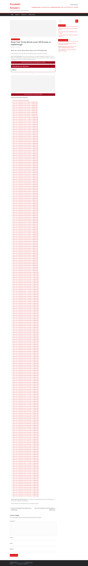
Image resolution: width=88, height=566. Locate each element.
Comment (12, 521)
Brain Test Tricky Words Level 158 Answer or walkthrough (26, 372)
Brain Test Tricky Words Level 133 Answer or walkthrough (26, 329)
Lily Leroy (60, 43)
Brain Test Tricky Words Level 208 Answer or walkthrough (26, 458)
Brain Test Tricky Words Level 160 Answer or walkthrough (26, 375)
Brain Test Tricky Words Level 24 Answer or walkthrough (25, 141)
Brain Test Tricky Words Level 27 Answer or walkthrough (25, 146)
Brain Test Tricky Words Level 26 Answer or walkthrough (25, 145)
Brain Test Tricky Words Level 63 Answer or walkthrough (25, 208)
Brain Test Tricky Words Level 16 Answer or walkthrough (25, 128)
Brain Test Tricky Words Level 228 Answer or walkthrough (26, 492)
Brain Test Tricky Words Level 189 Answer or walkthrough (26, 425)
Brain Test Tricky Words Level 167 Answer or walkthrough (26, 387)
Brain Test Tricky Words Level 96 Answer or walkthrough (25, 265)
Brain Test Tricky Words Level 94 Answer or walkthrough (25, 262)
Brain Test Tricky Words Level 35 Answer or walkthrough (25, 160)
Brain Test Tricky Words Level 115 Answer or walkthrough (26, 298)
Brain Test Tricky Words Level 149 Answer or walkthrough (26, 356)
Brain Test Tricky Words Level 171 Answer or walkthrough (26, 394)
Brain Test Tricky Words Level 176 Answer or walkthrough (26, 403)
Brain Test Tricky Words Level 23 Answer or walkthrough (25, 140)
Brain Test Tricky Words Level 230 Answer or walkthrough (26, 496)
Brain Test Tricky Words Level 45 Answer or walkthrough (25, 177)
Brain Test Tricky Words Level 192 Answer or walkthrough (26, 430)
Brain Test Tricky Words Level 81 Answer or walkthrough (25, 239)
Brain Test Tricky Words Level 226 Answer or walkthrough (26, 489)
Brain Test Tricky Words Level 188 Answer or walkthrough (26, 423)
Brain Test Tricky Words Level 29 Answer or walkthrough (25, 150)
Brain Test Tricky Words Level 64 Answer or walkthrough (25, 210)
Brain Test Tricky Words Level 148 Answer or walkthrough (26, 355)
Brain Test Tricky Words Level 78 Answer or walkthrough (25, 234)
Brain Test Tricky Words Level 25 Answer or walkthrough (25, 143)
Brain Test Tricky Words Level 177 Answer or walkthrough (26, 404)
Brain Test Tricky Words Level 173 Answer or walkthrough (26, 398)
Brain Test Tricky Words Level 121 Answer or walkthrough (26, 308)
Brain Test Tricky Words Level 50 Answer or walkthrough (25, 186)
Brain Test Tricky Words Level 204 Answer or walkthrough (26, 451)
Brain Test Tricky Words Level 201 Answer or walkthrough (26, 446)
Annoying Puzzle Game (55, 7)
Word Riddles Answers (45, 7)
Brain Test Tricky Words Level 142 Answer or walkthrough (26, 344)
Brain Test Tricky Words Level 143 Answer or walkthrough (26, 346)
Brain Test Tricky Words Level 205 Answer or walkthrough (26, 453)
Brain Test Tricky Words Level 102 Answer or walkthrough (26, 275)
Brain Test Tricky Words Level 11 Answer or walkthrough (25, 119)
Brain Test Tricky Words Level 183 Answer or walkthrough (26, 415)
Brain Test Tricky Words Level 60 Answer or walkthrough (25, 203)
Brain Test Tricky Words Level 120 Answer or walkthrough (26, 306)
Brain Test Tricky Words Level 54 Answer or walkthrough (25, 193)
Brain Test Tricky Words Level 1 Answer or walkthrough (25, 102)
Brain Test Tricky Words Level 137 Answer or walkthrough (26, 336)
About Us (17, 14)
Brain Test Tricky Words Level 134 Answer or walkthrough (26, 330)
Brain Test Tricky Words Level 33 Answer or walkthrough (25, 157)
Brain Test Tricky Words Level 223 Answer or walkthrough (26, 484)
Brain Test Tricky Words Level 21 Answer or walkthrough (25, 136)
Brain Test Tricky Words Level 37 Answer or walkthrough (25, 164)
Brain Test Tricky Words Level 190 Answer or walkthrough (26, 427)
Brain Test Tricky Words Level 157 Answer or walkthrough (26, 370)
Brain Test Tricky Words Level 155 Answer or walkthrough (26, 367)
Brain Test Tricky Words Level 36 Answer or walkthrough (25, 162)
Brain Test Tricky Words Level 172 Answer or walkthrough (26, 396)
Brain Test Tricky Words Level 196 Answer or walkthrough (26, 437)
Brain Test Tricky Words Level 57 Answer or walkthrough (25, 198)
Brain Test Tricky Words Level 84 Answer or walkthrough (25, 244)
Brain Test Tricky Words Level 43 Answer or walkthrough (25, 174)
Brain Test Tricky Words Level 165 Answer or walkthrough (26, 384)
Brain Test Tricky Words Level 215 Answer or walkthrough (26, 470)
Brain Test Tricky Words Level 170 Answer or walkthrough (26, 392)
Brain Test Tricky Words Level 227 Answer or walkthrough (26, 490)
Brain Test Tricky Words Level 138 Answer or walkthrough (26, 337)
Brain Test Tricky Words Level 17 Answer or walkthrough (25, 129)
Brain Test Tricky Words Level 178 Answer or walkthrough (26, 406)
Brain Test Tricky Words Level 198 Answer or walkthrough (26, 441)
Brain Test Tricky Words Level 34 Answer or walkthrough (25, 158)
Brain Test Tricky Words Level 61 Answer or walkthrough (25, 205)
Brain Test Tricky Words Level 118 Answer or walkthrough (26, 303)
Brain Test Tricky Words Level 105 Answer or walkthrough (26, 281)
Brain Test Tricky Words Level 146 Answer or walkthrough (26, 351)
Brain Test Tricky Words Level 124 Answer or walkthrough (26, 313)
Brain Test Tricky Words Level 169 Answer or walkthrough (26, 391)
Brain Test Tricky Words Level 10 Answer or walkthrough (25, 117)
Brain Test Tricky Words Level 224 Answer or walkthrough (26, 485)
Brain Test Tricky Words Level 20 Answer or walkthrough (25, 134)
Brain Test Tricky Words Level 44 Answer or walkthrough (25, 176)
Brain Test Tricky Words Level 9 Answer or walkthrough (25, 115)
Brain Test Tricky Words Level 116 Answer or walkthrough (26, 299)
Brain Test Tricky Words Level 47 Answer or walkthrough (25, 181)
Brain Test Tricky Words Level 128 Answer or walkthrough (26, 320)
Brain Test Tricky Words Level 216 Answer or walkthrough (26, 471)
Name (11, 537)
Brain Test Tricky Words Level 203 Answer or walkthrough (26, 449)
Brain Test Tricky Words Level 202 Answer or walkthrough (26, 447)
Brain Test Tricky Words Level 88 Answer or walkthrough (25, 251)
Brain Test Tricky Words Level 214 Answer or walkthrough (26, 468)
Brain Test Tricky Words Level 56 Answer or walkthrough (25, 196)
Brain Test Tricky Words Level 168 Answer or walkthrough (26, 389)
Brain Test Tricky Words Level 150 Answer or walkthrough (26, 358)
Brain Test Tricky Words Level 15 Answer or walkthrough (25, 126)
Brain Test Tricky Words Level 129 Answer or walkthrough (26, 322)
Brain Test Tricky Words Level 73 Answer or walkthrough (25, 226)
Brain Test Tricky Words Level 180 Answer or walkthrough (26, 410)
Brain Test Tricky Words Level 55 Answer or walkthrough (25, 195)
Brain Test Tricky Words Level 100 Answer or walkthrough (26, 272)
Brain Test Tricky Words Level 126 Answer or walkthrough (26, 317)
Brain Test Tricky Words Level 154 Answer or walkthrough (26, 365)
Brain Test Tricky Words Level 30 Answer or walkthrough (25, 152)
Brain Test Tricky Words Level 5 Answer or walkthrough (25, 109)
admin (20, 47)
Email (11, 543)
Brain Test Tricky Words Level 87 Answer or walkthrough (25, 250)
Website (12, 549)
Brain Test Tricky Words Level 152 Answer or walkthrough (26, 361)
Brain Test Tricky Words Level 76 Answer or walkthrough (25, 231)
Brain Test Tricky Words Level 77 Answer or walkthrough (25, 232)
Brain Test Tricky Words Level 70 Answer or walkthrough (25, 220)
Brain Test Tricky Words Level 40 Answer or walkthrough (25, 169)
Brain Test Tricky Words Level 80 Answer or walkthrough (25, 238)
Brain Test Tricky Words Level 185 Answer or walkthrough (26, 418)
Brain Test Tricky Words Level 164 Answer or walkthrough (26, 382)
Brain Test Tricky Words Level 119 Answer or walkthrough (26, 305)
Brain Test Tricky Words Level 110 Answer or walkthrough (26, 289)
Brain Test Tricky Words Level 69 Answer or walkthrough (25, 219)
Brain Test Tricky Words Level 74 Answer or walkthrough (25, 227)
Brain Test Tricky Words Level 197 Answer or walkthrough (26, 439)
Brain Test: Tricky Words (15, 39)
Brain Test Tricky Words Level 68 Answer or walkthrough (25, 217)
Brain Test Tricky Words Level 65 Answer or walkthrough (25, 212)
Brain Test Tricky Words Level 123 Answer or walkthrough (26, 312)
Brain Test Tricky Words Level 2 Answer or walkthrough (25, 103)
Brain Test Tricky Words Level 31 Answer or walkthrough (25, 153)
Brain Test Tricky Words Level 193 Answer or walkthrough (26, 432)
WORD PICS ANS (64, 7)
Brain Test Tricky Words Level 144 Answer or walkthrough (26, 348)
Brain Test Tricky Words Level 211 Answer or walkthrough (26, 463)
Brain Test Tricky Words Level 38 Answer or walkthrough (25, 165)
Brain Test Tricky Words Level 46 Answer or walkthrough (25, 179)
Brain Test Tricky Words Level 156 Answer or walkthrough (26, 368)
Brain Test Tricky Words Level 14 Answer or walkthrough (25, 124)
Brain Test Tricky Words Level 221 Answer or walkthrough (26, 480)
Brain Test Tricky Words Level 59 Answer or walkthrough (25, 201)
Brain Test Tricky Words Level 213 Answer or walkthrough (26, 466)
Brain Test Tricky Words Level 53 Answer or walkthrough (25, 191)
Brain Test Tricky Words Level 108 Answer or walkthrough (26, 286)
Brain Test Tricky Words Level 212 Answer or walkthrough (26, 465)
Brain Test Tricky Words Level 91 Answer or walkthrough (25, 256)
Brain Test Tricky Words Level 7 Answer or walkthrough (25, 112)
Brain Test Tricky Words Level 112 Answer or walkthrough (26, 293)
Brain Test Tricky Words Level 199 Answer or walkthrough (26, 442)
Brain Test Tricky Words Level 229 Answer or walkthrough (26, 494)
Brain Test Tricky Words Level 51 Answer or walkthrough (25, 188)
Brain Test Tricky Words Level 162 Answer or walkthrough (26, 379)
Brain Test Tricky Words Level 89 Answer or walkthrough (25, 253)
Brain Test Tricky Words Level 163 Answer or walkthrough (26, 380)
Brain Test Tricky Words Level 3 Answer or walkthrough (25, 105)
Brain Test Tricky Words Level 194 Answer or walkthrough (26, 434)
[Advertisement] (33, 28)
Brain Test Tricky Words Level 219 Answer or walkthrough (26, 477)
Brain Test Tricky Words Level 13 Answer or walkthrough (25, 122)
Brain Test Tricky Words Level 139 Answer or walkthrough (26, 339)
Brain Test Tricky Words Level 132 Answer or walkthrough (26, 327)
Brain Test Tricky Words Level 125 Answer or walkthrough (26, 315)
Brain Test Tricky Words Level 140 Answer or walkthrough (26, 341)
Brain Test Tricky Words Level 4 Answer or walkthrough (25, 107)
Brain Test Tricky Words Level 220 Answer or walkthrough (26, 478)
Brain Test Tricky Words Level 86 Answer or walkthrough (25, 248)
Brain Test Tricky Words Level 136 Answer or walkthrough (26, 334)
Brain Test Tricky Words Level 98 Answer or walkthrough (25, 269)
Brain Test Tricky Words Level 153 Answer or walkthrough (26, 363)
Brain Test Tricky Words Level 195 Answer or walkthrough (26, 435)
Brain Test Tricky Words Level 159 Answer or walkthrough (26, 373)
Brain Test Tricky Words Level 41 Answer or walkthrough (25, 171)
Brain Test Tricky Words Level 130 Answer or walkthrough (26, 324)
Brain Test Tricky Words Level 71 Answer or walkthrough (25, 222)
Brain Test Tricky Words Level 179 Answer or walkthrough (26, 408)
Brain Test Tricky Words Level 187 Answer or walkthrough (26, 422)
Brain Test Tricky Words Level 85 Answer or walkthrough (25, 246)
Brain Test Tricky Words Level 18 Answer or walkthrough (25, 131)
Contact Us (24, 14)
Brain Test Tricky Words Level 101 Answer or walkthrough (26, 274)
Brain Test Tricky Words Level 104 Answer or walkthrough (26, 279)
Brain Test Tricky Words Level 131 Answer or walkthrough (26, 325)
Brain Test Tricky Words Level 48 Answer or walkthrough (25, 183)
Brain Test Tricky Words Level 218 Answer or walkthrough (26, 475)
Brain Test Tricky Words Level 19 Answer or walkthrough (25, 133)
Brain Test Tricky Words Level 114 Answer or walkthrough (26, 296)
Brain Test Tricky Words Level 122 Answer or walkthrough (26, 310)
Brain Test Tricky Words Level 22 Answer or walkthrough (25, 138)
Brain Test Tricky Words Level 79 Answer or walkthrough (25, 236)
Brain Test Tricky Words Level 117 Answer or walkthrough (26, 301)
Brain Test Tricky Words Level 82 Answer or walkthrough (25, 241)
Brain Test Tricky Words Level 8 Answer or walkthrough (25, 114)
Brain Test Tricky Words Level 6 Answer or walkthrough (25, 110)
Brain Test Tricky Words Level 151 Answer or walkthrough (26, 360)
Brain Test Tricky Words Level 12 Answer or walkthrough (25, 121)
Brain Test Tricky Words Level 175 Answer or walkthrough (26, 401)
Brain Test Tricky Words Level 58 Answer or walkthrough (25, 200)
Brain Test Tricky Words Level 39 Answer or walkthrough (25, 167)
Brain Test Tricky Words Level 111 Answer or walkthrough (26, 291)
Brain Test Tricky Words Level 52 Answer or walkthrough (25, 189)
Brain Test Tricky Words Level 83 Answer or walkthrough (25, 243)
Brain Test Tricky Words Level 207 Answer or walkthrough (26, 456)
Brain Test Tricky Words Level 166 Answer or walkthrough (26, 385)
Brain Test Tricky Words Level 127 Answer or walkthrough (26, 318)
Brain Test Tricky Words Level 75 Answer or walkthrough (25, 229)
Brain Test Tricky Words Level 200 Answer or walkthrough (26, 444)
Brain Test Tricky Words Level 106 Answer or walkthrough (26, 282)
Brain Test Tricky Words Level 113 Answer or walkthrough (26, 294)
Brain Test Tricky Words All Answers (21, 100)
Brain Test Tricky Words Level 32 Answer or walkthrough (25, 155)
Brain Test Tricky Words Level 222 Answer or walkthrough (26, 482)
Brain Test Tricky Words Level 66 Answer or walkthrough (25, 214)
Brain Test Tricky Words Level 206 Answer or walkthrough (26, 454)
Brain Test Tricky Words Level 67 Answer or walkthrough (25, 215)
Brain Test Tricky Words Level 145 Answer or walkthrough (26, 349)
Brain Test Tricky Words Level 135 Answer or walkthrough (26, 332)
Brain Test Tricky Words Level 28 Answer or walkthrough (25, 148)
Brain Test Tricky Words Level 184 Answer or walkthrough (26, 416)
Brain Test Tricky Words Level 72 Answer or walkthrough (25, 224)
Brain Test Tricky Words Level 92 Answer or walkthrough (25, 258)
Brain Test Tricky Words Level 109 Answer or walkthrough (26, 287)
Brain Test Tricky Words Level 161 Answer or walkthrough (26, 377)
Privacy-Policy (31, 14)
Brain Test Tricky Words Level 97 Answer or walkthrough (25, 267)
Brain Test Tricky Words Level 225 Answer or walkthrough (26, 487)
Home (12, 14)
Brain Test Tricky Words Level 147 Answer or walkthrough (26, 353)
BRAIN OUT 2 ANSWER (73, 7)
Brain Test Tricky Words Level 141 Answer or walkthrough (26, 342)
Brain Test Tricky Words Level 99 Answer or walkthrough (25, 270)
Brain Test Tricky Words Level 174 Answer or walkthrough (26, 399)
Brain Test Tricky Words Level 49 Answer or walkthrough (25, 184)
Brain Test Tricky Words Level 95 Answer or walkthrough (25, 263)
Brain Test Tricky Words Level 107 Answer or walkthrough (26, 284)
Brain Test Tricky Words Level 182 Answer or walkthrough (26, 413)
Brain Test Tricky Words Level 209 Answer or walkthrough (26, 459)
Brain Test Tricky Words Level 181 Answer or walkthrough (26, 411)
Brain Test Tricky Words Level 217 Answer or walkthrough (26, 473)
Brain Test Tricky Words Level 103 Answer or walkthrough (26, 277)
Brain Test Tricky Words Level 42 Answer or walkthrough (25, 172)
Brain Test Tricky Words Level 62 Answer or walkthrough (25, 207)
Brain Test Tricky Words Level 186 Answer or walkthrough (26, 420)
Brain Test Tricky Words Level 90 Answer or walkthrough (25, 255)
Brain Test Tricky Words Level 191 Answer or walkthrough (26, 428)
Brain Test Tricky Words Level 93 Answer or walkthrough (25, 260)
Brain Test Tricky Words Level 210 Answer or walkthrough (26, 461)
